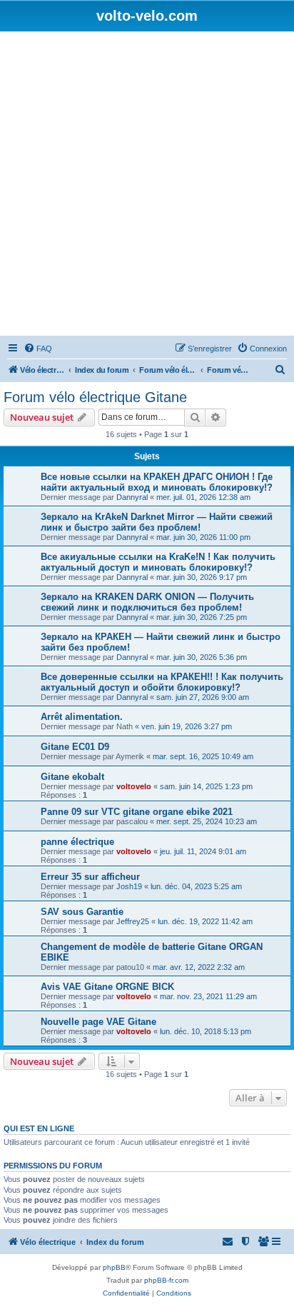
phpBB (114, 1267)
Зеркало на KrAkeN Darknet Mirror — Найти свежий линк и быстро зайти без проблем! (157, 522)
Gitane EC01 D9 (75, 746)
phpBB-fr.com (166, 1280)
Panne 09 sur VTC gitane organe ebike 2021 (137, 811)
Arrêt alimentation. (82, 716)
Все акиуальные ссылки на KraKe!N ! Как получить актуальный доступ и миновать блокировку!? (158, 562)
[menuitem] (38, 348)
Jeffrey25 (132, 921)
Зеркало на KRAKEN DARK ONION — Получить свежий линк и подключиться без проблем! (147, 602)
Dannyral (132, 497)
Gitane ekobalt (72, 776)
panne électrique (77, 841)
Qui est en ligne (39, 1128)
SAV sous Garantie (82, 911)
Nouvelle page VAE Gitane (98, 1021)
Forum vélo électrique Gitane (95, 397)
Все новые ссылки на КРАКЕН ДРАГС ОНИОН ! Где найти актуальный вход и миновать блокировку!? (157, 482)
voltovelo (133, 786)
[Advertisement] (147, 186)
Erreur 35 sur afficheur (90, 876)
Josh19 (129, 886)
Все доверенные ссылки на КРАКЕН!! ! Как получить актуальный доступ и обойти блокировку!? (162, 682)
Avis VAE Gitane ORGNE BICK (107, 986)
